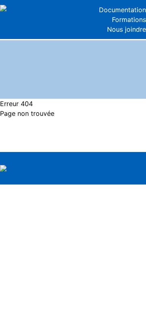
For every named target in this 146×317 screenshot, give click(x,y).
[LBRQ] (36, 8)
